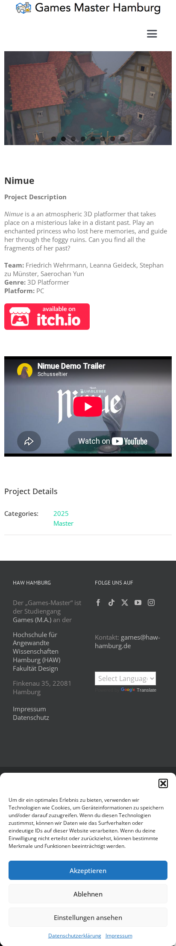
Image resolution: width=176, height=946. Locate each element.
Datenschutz (31, 717)
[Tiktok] (111, 602)
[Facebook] (98, 602)
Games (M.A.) (32, 619)
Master (63, 523)
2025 (61, 513)
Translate (146, 690)
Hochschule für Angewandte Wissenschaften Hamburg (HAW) (36, 647)
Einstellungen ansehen (88, 917)
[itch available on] (47, 306)
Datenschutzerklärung (74, 935)
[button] (163, 783)
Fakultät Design (35, 668)
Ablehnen (88, 894)
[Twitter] (124, 602)
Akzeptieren (88, 870)
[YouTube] (138, 602)
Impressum (119, 935)
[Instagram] (151, 602)
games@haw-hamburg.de (127, 641)
